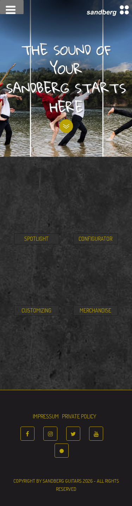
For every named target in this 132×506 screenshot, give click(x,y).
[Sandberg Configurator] (96, 227)
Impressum (46, 415)
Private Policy (79, 415)
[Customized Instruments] (37, 299)
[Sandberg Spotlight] (37, 227)
